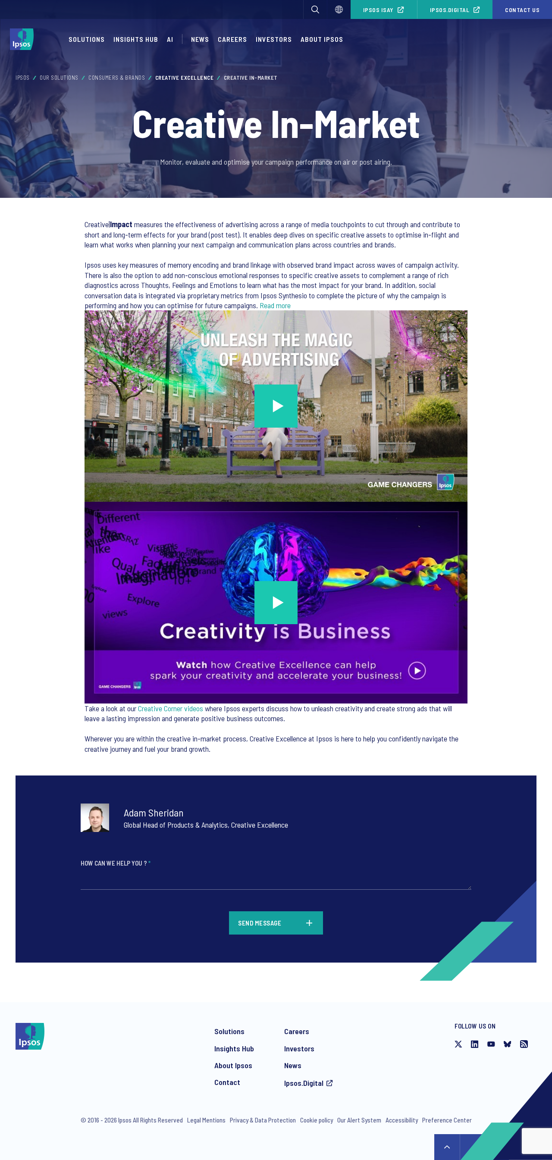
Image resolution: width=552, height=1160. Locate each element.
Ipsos (23, 77)
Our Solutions (59, 77)
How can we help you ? (116, 863)
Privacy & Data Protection (263, 1120)
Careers (232, 39)
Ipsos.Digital (450, 9)
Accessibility (402, 1120)
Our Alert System (359, 1120)
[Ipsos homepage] (24, 39)
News (292, 1065)
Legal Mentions (206, 1120)
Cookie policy (316, 1120)
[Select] (338, 9)
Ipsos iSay (378, 9)
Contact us (522, 9)
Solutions (87, 39)
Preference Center (447, 1120)
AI (170, 39)
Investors (299, 1048)
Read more (275, 305)
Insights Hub (135, 39)
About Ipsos (233, 1065)
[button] (315, 9)
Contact (227, 1082)
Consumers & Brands (116, 77)
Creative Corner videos (170, 708)
